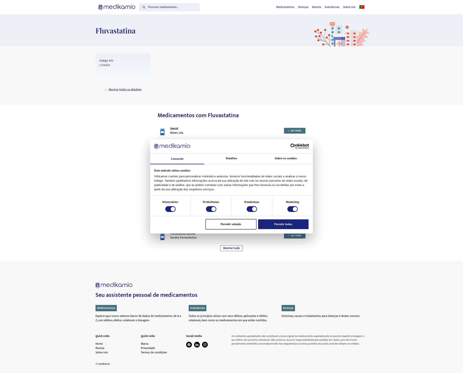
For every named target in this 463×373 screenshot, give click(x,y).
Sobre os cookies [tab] (286, 158)
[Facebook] (189, 345)
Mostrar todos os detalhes (125, 89)
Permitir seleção (231, 224)
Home (99, 344)
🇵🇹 (362, 7)
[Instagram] (205, 345)
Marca (144, 344)
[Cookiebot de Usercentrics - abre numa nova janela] (293, 146)
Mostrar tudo (231, 248)
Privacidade (148, 348)
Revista (316, 7)
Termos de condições (154, 352)
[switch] (211, 209)
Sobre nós (349, 7)
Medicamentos (285, 7)
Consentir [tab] (177, 158)
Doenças (303, 7)
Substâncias (332, 7)
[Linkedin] (197, 345)
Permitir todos (283, 224)
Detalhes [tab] (231, 158)
